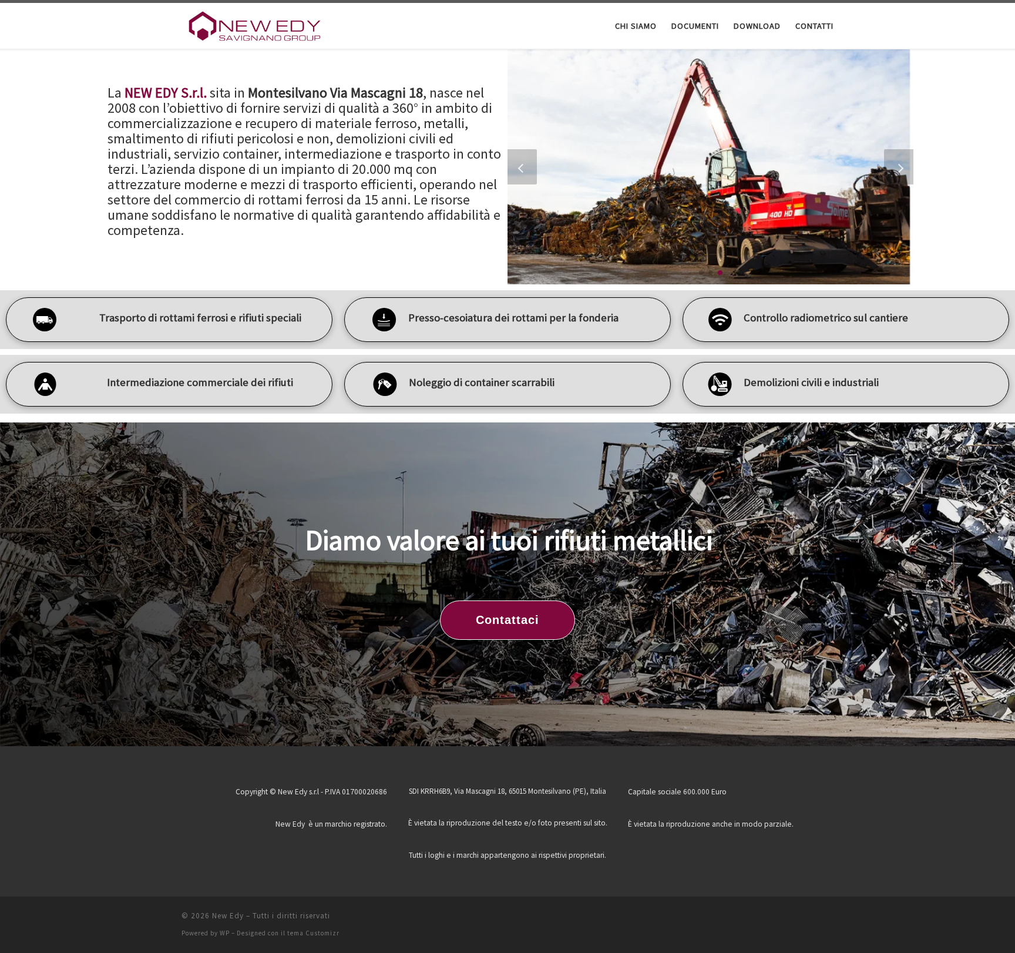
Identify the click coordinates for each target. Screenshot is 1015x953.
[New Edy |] (255, 24)
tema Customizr (313, 933)
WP (225, 933)
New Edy (228, 916)
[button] (701, 272)
